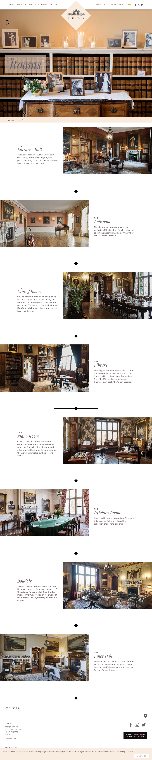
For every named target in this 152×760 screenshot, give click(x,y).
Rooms (25, 120)
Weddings (54, 5)
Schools (44, 5)
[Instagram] (138, 4)
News (130, 5)
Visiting (114, 5)
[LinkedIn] (19, 708)
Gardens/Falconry (24, 5)
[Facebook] (135, 4)
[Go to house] (7, 22)
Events (37, 5)
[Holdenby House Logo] (76, 15)
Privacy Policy (12, 747)
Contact (122, 5)
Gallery (106, 5)
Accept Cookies (141, 756)
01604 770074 (10, 738)
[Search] (145, 4)
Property (97, 5)
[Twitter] (141, 4)
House (11, 5)
